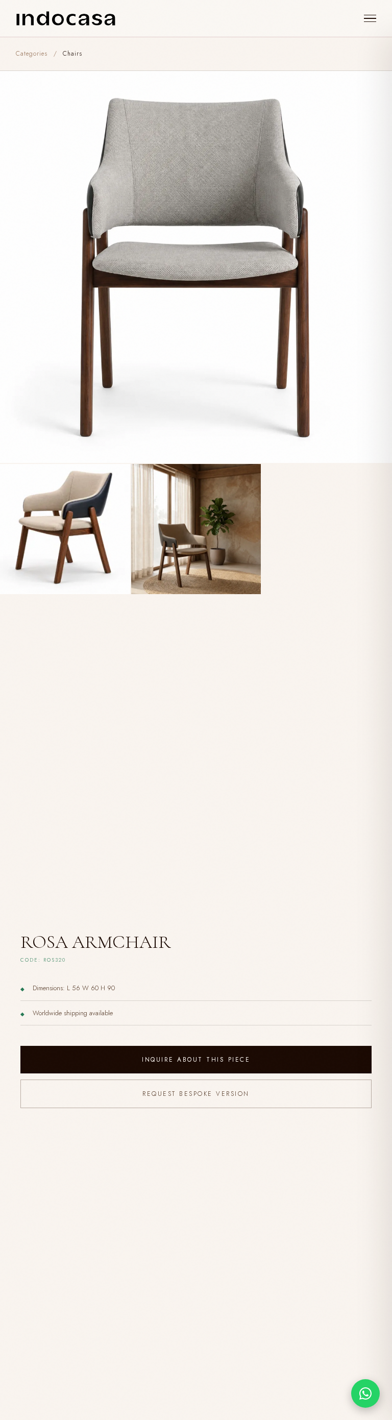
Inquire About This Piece (196, 1059)
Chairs (72, 53)
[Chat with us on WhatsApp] (365, 1393)
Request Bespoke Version (196, 1093)
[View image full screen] (196, 267)
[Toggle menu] (370, 18)
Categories (31, 53)
